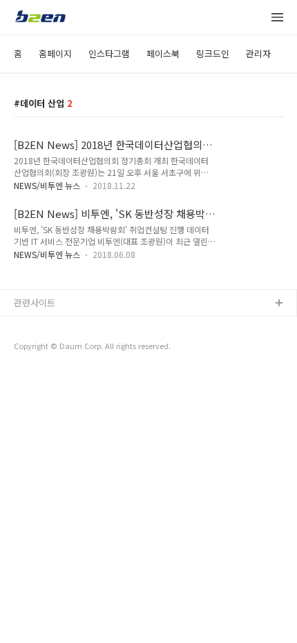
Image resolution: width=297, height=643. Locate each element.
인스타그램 (109, 53)
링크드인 (212, 53)
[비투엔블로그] (40, 18)
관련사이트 (34, 302)
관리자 (258, 53)
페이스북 (163, 53)
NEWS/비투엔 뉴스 (47, 185)
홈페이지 (55, 53)
